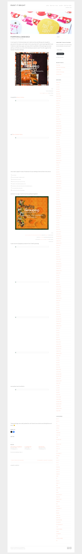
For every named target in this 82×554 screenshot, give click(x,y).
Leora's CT (58, 471)
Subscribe (60, 53)
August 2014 (58, 245)
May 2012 (58, 307)
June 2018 (58, 139)
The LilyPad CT (58, 522)
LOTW (57, 476)
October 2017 (58, 158)
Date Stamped (47, 239)
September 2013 (58, 270)
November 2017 (58, 155)
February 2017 (58, 176)
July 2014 (57, 247)
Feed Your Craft (58, 444)
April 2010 (58, 364)
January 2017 (58, 178)
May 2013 (58, 279)
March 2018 (58, 146)
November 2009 (58, 376)
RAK (57, 503)
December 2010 (58, 346)
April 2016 (58, 199)
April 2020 (58, 112)
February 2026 (58, 96)
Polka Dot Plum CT (59, 494)
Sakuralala (58, 506)
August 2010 (58, 355)
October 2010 (58, 351)
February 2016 (58, 204)
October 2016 (58, 185)
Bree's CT (57, 430)
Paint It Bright (18, 5)
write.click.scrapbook (59, 538)
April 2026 (58, 91)
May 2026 (58, 89)
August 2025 (58, 100)
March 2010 (58, 367)
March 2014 (58, 256)
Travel (57, 526)
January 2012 (58, 316)
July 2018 (57, 137)
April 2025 (58, 105)
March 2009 (58, 394)
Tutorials (57, 531)
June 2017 (58, 167)
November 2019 (58, 114)
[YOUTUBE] (70, 548)
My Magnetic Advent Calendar (45, 460)
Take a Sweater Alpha (17, 134)
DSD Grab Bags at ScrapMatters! (16, 446)
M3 (56, 478)
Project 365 (58, 496)
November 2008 (58, 403)
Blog (57, 5)
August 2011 (58, 328)
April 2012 (58, 309)
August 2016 (58, 190)
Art (56, 423)
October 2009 (58, 378)
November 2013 (58, 266)
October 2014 (58, 240)
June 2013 (58, 277)
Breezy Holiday (20, 97)
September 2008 (58, 408)
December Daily (58, 439)
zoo (56, 540)
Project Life (58, 501)
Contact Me (68, 7)
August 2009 (58, 383)
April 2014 (58, 254)
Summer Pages (58, 69)
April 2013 (58, 282)
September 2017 (58, 160)
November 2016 (58, 183)
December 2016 (58, 181)
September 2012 (58, 298)
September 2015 (58, 215)
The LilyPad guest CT (59, 524)
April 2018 (58, 144)
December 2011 (58, 318)
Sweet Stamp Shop (59, 519)
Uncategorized (58, 533)
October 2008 (58, 406)
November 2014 (58, 238)
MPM (57, 485)
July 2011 (57, 330)
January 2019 (58, 123)
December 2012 (58, 291)
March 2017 (58, 174)
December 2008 (58, 401)
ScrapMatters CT (19, 452)
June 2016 (58, 194)
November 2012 (58, 293)
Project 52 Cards (59, 499)
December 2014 (58, 236)
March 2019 (58, 119)
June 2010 (58, 360)
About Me (52, 5)
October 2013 (58, 268)
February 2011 (58, 341)
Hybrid (57, 457)
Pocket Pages (58, 65)
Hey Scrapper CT (58, 453)
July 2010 (57, 357)
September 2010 (58, 353)
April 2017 (58, 171)
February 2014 (58, 259)
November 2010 (58, 348)
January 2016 (58, 206)
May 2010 (58, 362)
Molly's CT (58, 483)
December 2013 (58, 263)
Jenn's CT (57, 460)
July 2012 (57, 302)
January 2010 (58, 371)
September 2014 (58, 243)
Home (47, 5)
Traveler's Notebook (59, 529)
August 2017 (58, 162)
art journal (57, 425)
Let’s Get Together (42, 237)
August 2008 (58, 410)
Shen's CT (57, 510)
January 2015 (58, 233)
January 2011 (58, 344)
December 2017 (58, 153)
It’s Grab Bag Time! (28, 446)
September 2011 (58, 325)
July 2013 (57, 275)
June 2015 (58, 222)
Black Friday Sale (41, 446)
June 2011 (58, 332)
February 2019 (58, 121)
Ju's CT (57, 464)
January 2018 (58, 151)
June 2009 (58, 387)
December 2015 (58, 208)
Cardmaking (58, 432)
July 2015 (57, 220)
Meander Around (58, 74)
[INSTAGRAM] (68, 548)
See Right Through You (42, 239)
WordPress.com (21, 548)
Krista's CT (58, 469)
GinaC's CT (58, 448)
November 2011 (58, 321)
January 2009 (58, 399)
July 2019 (57, 116)
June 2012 (58, 305)
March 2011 (58, 339)
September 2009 (58, 380)
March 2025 (58, 107)
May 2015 (58, 224)
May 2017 (58, 169)
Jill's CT (57, 462)
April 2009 (58, 392)
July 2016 (57, 192)
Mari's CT (57, 480)
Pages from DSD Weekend (17, 460)
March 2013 (58, 284)
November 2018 (58, 128)
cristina (21, 38)
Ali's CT (57, 418)
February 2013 (58, 286)
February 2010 (58, 369)
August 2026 (58, 82)
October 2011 (58, 323)
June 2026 (58, 86)
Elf (56, 441)
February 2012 (58, 314)
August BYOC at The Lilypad (60, 67)
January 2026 (58, 98)
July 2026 (57, 84)
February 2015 (58, 231)
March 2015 (58, 229)
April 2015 (58, 227)
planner (57, 492)
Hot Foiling (57, 455)
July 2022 (57, 109)
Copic (57, 437)
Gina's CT (57, 446)
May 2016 (58, 197)
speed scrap (58, 515)
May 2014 (58, 252)
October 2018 (58, 130)
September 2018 (58, 132)
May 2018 (58, 142)
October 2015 (58, 213)
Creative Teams (67, 5)
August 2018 (58, 135)
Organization (58, 487)
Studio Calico (58, 517)
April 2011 (58, 337)
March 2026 (58, 93)
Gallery (61, 5)
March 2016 (58, 201)
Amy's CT (57, 421)
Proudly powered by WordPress (18, 547)
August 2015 (58, 217)
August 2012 (58, 300)
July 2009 (57, 385)
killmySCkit (58, 467)
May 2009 (58, 390)
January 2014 (58, 261)
